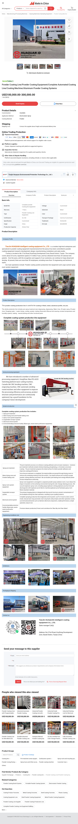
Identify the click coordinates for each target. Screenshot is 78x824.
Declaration (59, 816)
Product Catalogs (28, 755)
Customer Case (62, 762)
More (3, 810)
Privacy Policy (67, 816)
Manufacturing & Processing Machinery (17, 14)
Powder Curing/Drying (8, 762)
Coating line (5, 758)
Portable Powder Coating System (35, 783)
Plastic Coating (63, 792)
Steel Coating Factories (48, 792)
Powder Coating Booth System (12, 783)
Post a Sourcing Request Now (57, 682)
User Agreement (50, 816)
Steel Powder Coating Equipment (31, 797)
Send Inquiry (20, 104)
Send (18, 681)
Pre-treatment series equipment (29, 758)
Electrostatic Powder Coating (57, 783)
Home (3, 14)
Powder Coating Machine (60, 14)
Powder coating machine (46, 762)
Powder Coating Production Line (34, 802)
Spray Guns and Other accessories (30, 762)
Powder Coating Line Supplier (12, 802)
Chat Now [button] (59, 104)
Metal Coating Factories (30, 792)
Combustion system (45, 758)
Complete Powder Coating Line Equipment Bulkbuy (18, 806)
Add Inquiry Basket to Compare (39, 73)
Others (4, 765)
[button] (69, 195)
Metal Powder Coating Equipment (55, 797)
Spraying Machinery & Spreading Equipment (40, 14)
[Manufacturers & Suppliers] (39, 3)
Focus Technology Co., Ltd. (27, 816)
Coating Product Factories (11, 792)
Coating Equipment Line (10, 797)
